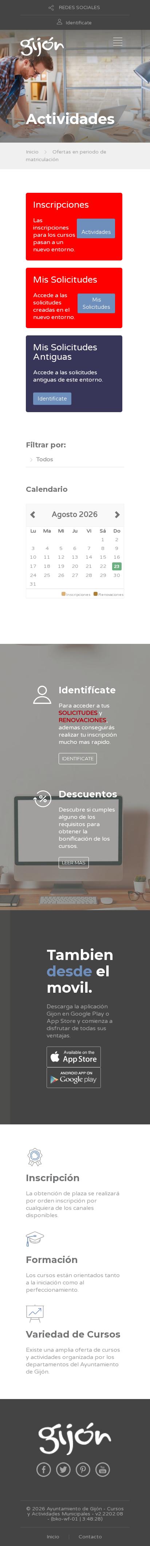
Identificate (79, 23)
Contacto (90, 1537)
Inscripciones (61, 204)
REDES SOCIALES (79, 8)
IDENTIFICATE (78, 758)
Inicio (32, 152)
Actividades (96, 228)
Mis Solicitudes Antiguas (65, 352)
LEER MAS (74, 862)
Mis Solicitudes (65, 279)
